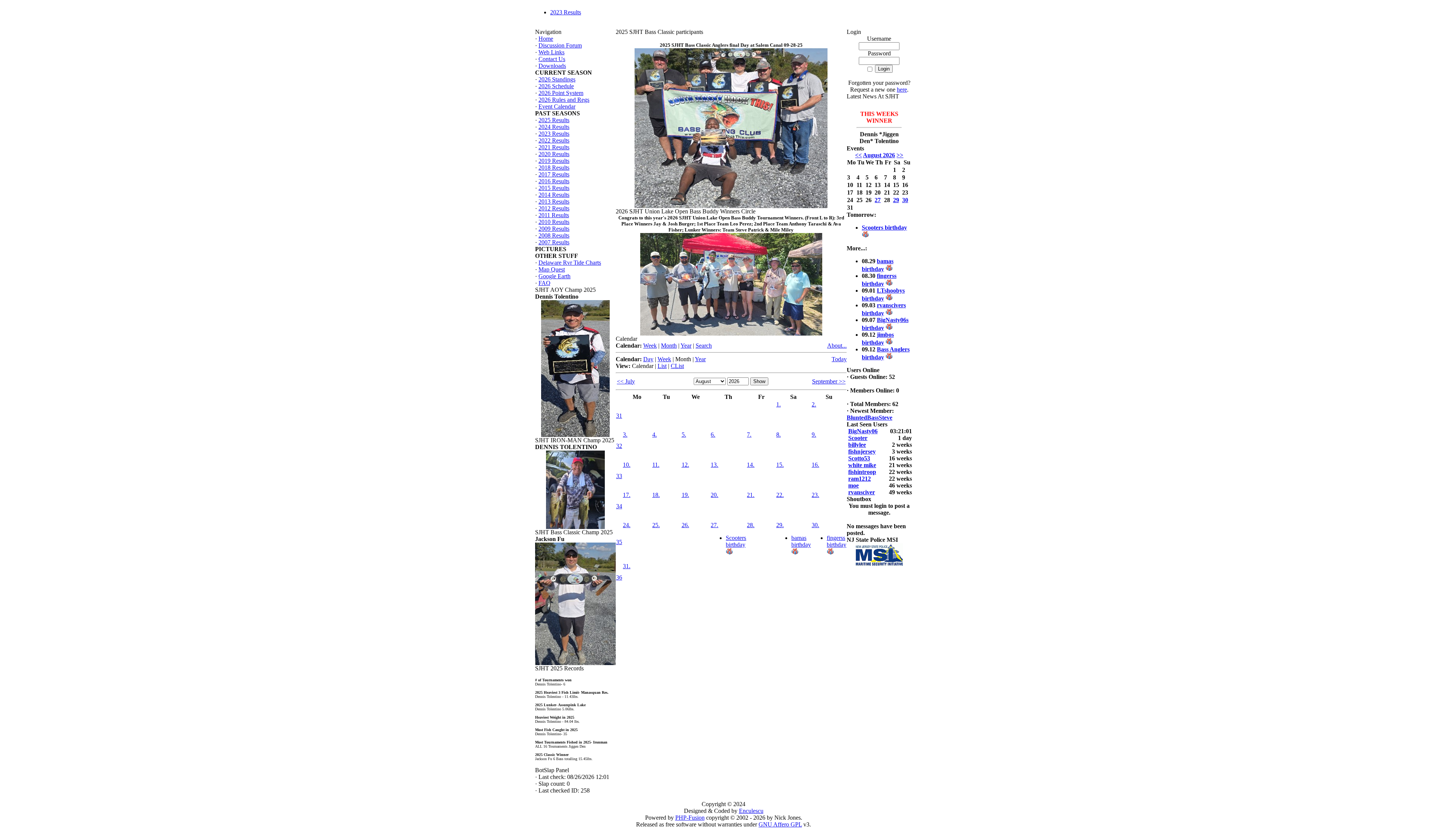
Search (704, 345)
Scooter (857, 438)
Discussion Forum (560, 45)
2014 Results (553, 195)
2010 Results (553, 222)
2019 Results (553, 161)
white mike (862, 465)
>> (899, 155)
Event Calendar (556, 106)
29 (896, 200)
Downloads (552, 66)
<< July (626, 381)
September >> (829, 381)
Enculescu (751, 811)
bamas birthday (801, 541)
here (902, 89)
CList (677, 366)
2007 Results (553, 242)
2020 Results (553, 154)
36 (619, 577)
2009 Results (553, 228)
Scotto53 (859, 458)
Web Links (551, 52)
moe (853, 485)
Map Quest (551, 269)
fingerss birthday (836, 541)
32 (619, 446)
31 (619, 415)
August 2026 (879, 155)
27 (878, 200)
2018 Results (553, 167)
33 (619, 476)
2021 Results (553, 147)
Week (650, 345)
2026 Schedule (556, 86)
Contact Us (551, 59)
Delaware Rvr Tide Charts (569, 262)
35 (619, 542)
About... (837, 345)
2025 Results (553, 120)
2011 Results (553, 215)
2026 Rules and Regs (563, 100)
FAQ (544, 283)
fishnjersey (862, 451)
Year (686, 345)
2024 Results (553, 127)
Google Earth (554, 276)
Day (648, 359)
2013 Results (553, 201)
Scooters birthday (736, 541)
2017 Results (553, 174)
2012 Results (553, 208)
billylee (857, 445)
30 (905, 200)
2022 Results (553, 140)
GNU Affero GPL (780, 824)
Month (669, 345)
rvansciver (861, 492)
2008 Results (553, 235)
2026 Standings (556, 79)
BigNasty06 (863, 431)
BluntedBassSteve (869, 417)
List (662, 366)
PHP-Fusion (690, 817)
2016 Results (553, 181)
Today (839, 359)
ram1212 (859, 478)
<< (858, 155)
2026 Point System (560, 93)
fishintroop (862, 472)
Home (545, 38)
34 (619, 506)
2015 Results (553, 188)
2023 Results (565, 12)
